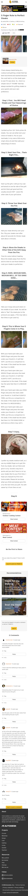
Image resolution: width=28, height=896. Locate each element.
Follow (12, 62)
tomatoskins (9, 686)
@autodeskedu (8, 878)
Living (3, 845)
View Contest (14, 519)
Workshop (4, 836)
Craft (3, 840)
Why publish (5, 858)
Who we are (5, 867)
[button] (2, 2)
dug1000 (8, 760)
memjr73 (8, 791)
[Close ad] (25, 6)
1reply (4, 657)
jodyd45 (8, 709)
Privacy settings (19, 887)
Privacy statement (8, 887)
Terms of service (20, 885)
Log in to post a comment (14, 807)
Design (4, 838)
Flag (5, 651)
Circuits (4, 833)
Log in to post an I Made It (14, 564)
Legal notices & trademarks (10, 892)
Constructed (9, 640)
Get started (5, 860)
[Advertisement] (14, 8)
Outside (4, 848)
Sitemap (4, 865)
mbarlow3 (8, 664)
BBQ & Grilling (20, 21)
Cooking (12, 21)
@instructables (8, 875)
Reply (14, 654)
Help (3, 862)
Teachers (4, 850)
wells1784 (5, 21)
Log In (14, 628)
